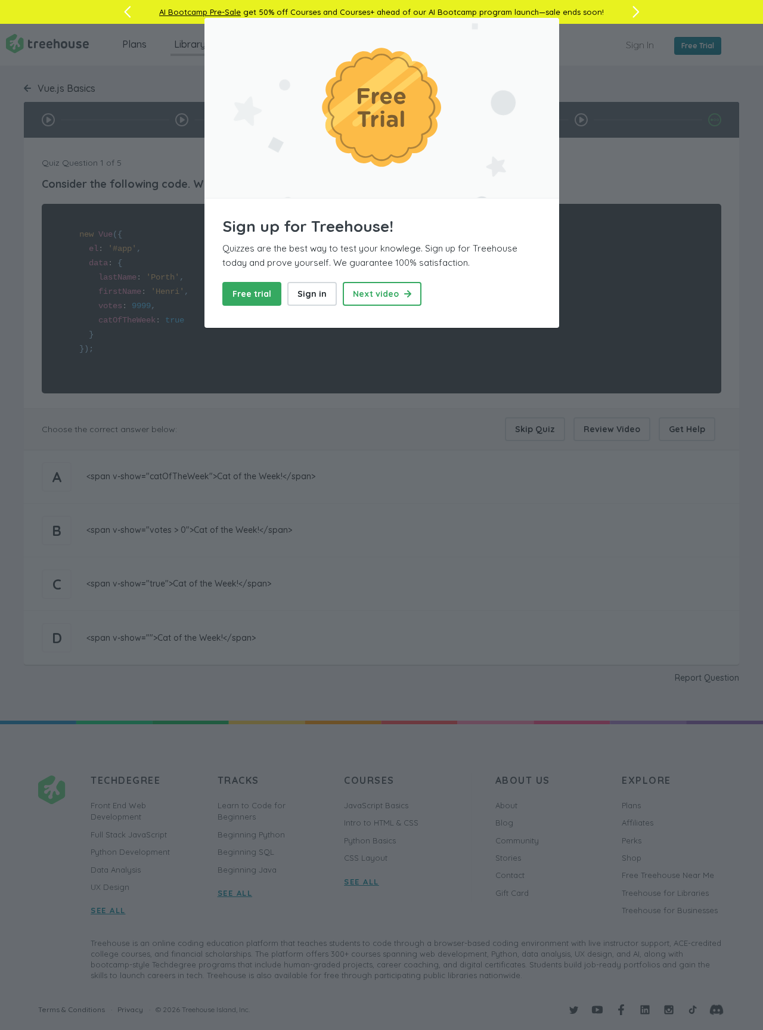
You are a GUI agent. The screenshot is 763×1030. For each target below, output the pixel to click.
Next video (377, 293)
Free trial (251, 293)
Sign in (312, 293)
